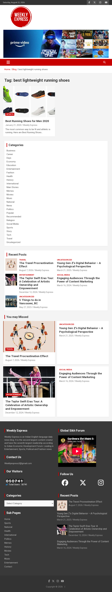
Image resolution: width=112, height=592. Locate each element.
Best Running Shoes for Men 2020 (27, 121)
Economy (11, 161)
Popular (10, 213)
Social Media (13, 224)
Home (7, 519)
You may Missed (17, 317)
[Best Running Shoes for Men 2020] (29, 101)
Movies (10, 194)
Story (9, 231)
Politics (10, 209)
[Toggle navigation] (8, 62)
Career (10, 154)
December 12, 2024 (28, 292)
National (10, 202)
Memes (10, 191)
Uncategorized (13, 242)
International (13, 183)
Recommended (14, 216)
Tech (9, 235)
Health (10, 176)
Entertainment (13, 169)
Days (9, 158)
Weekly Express (30, 125)
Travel (9, 238)
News (9, 205)
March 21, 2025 (64, 270)
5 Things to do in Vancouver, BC (30, 301)
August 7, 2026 (26, 270)
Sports (9, 114)
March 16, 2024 (64, 285)
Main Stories (13, 187)
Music (9, 198)
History (10, 180)
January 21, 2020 (13, 125)
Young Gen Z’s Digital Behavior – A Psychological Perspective (79, 264)
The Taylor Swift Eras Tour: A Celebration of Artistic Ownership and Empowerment (36, 283)
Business (11, 150)
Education (11, 165)
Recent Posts (18, 254)
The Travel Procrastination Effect (36, 264)
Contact (8, 566)
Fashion (10, 172)
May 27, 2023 (25, 307)
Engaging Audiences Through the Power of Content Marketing (78, 279)
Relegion (11, 220)
